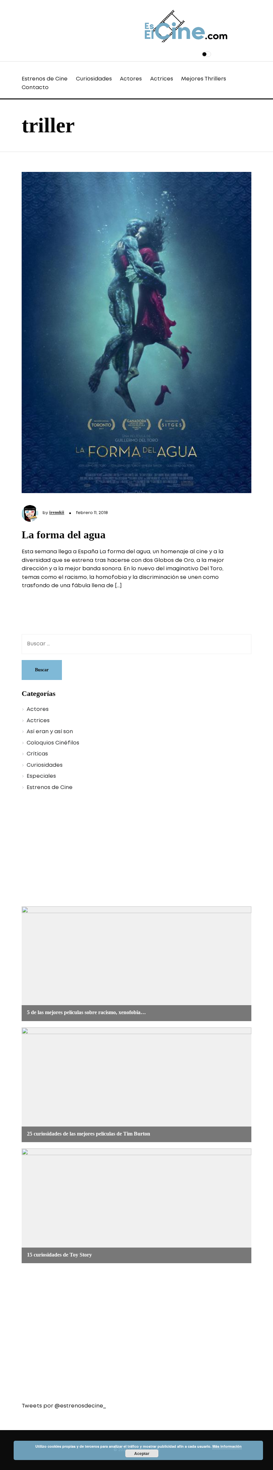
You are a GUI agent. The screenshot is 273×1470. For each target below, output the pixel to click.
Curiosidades (94, 78)
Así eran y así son (50, 731)
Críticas (37, 753)
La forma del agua (64, 535)
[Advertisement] (136, 849)
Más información (227, 1446)
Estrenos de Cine (45, 78)
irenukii (56, 512)
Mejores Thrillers (203, 78)
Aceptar (141, 1453)
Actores (131, 78)
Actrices (161, 78)
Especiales (41, 776)
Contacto (35, 87)
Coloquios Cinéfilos (53, 742)
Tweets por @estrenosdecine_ (64, 1405)
